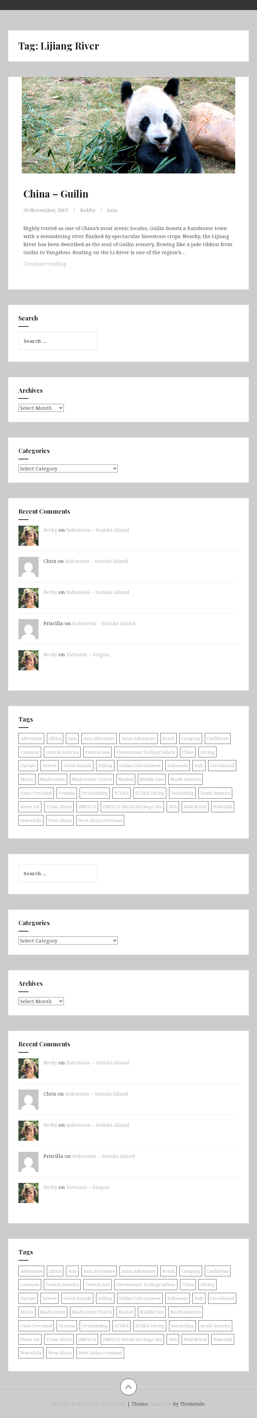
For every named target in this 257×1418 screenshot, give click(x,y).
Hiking (105, 765)
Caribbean (218, 738)
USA (173, 807)
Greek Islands (77, 765)
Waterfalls (30, 820)
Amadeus (161, 1404)
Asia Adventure (99, 738)
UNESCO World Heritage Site (132, 807)
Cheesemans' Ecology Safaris (145, 752)
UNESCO (87, 807)
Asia (112, 210)
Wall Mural (195, 807)
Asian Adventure (138, 738)
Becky (50, 529)
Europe (28, 765)
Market (125, 779)
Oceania (67, 793)
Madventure (52, 779)
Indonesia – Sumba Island (97, 529)
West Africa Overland (100, 820)
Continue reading (52, 265)
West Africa (60, 820)
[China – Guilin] (128, 133)
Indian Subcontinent (140, 765)
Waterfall (222, 807)
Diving (207, 752)
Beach (168, 738)
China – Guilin (55, 193)
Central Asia (97, 752)
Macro (26, 779)
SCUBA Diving (149, 793)
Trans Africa (59, 807)
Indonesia (177, 765)
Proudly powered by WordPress (89, 1404)
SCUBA (121, 793)
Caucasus (29, 752)
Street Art (29, 807)
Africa (55, 738)
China (188, 752)
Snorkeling (182, 793)
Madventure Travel (92, 779)
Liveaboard (222, 765)
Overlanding (95, 793)
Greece (49, 765)
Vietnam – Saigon (87, 654)
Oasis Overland (36, 793)
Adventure (31, 738)
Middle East (152, 779)
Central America (62, 752)
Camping (190, 738)
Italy (198, 765)
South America (215, 793)
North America (185, 779)
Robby (87, 210)
